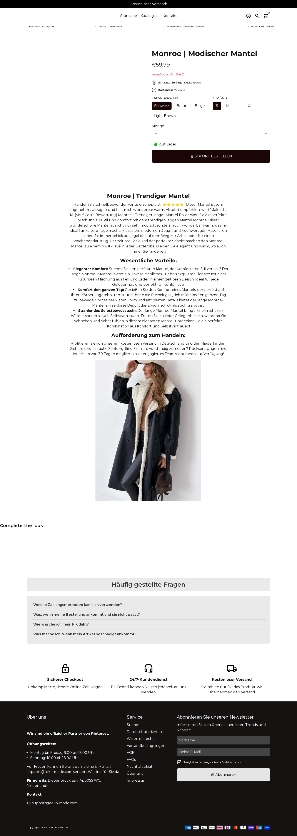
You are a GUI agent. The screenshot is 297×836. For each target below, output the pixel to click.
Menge (158, 126)
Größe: (220, 98)
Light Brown (165, 116)
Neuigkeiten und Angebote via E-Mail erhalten (212, 762)
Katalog (149, 16)
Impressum (137, 780)
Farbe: (165, 98)
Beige (200, 106)
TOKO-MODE (59, 827)
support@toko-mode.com (52, 803)
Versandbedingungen (146, 746)
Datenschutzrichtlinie (146, 732)
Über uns (135, 773)
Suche (132, 725)
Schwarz (161, 106)
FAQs (131, 760)
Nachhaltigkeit (139, 766)
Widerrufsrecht (140, 739)
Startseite (128, 16)
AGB (131, 753)
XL (250, 106)
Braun (182, 106)
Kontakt (170, 16)
